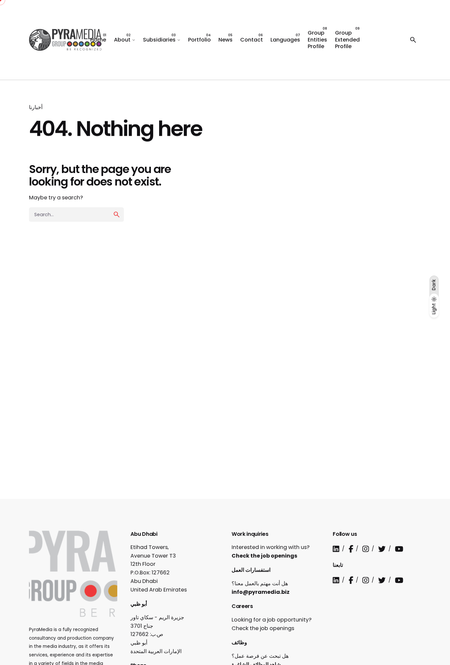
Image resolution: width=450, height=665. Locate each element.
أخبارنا (35, 107)
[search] (116, 214)
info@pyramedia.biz (261, 592)
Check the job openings (264, 556)
